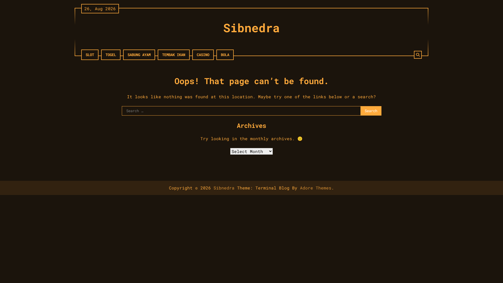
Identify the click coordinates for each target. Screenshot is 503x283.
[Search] (418, 55)
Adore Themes (315, 188)
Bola (225, 54)
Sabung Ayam (139, 54)
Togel (111, 54)
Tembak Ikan (173, 54)
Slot (90, 54)
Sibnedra (251, 27)
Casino (203, 54)
